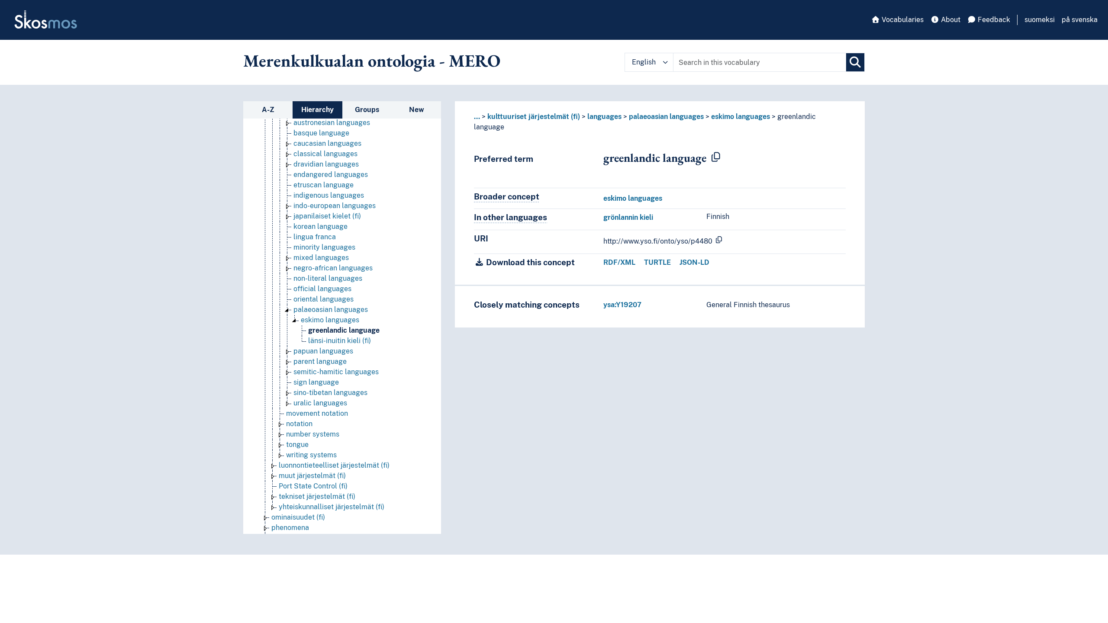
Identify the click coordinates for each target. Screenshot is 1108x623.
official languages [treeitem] (322, 289)
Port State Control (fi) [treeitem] (313, 486)
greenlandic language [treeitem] (344, 330)
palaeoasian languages (666, 116)
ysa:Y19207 (622, 305)
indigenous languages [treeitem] (328, 195)
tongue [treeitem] (297, 444)
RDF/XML (619, 262)
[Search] (855, 62)
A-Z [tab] (268, 110)
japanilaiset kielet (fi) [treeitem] (327, 216)
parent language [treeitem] (320, 361)
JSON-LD (694, 262)
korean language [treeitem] (320, 226)
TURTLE (657, 262)
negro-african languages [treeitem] (333, 268)
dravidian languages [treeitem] (326, 164)
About (949, 20)
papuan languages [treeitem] (323, 351)
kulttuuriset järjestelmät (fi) (533, 116)
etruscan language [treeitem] (323, 185)
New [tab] (416, 110)
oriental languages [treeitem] (323, 299)
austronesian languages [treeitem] (331, 123)
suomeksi (1039, 20)
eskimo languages (740, 116)
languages (604, 116)
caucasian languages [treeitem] (327, 143)
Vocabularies (902, 20)
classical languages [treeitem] (325, 154)
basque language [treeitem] (321, 133)
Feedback (993, 20)
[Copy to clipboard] (716, 157)
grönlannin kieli (628, 217)
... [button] (477, 116)
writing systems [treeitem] (311, 455)
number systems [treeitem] (312, 434)
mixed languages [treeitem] (321, 258)
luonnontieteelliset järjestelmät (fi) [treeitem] (334, 465)
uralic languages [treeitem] (320, 403)
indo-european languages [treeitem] (334, 206)
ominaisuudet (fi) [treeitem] (298, 517)
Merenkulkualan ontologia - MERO (371, 60)
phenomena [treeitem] (290, 527)
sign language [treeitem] (316, 382)
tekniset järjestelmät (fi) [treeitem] (317, 496)
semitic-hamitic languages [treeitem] (336, 372)
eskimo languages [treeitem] (330, 320)
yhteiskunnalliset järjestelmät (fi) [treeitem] (331, 507)
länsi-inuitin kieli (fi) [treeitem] (339, 341)
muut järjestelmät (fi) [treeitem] (312, 476)
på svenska (1080, 20)
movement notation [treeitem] (317, 413)
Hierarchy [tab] (317, 110)
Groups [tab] (367, 110)
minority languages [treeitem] (324, 247)
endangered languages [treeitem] (330, 174)
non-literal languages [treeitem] (327, 278)
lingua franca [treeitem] (314, 237)
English (644, 62)
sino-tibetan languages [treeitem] (330, 393)
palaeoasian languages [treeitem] (330, 309)
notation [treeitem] (299, 424)
